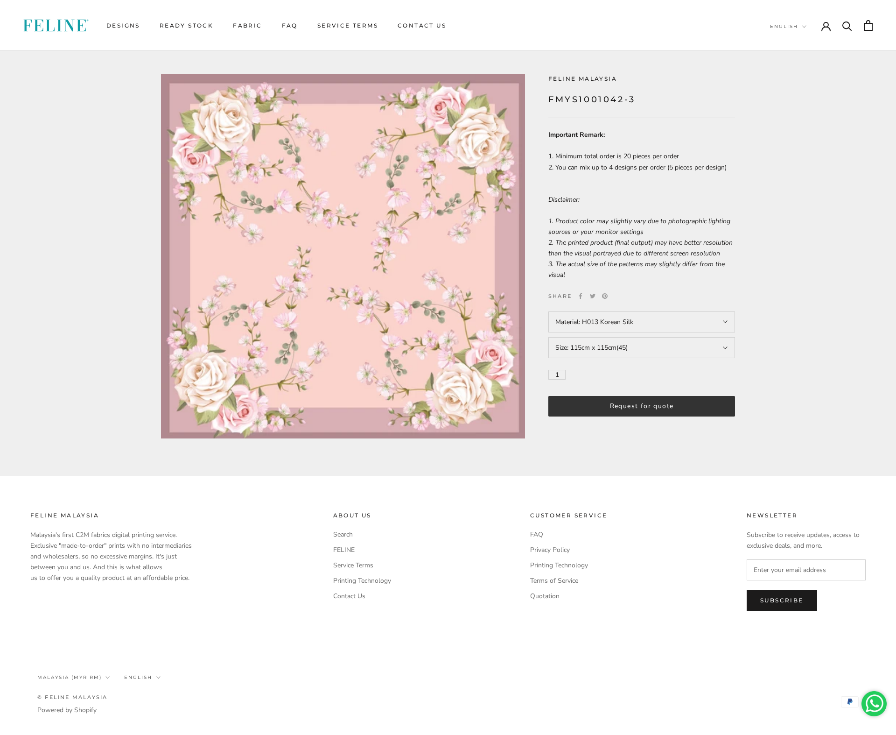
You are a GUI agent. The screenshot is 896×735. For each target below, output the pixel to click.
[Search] (847, 25)
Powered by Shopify (67, 710)
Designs (123, 25)
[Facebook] (580, 296)
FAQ (290, 25)
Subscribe (782, 600)
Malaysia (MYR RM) (69, 677)
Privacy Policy (550, 549)
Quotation (545, 596)
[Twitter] (592, 296)
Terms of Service (554, 580)
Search (343, 534)
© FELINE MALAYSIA (72, 697)
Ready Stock (186, 25)
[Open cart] (868, 25)
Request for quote (642, 406)
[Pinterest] (605, 296)
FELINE (344, 549)
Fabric (247, 25)
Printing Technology (362, 580)
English (784, 26)
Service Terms (347, 25)
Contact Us (422, 25)
